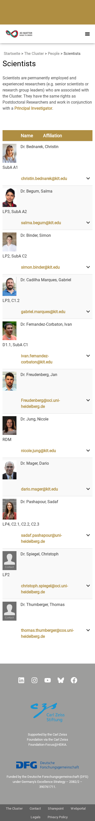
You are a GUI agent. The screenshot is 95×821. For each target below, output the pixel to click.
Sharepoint (56, 808)
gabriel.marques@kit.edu (43, 311)
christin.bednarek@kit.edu (44, 178)
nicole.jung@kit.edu (38, 450)
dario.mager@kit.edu (39, 489)
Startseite (12, 53)
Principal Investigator (33, 108)
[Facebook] (74, 680)
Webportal (78, 808)
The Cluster (34, 53)
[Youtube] (47, 680)
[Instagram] (34, 680)
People (54, 53)
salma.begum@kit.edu (41, 222)
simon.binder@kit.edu (40, 267)
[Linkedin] (21, 680)
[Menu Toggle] (87, 33)
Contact (35, 808)
